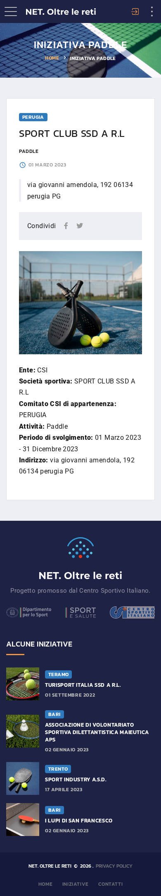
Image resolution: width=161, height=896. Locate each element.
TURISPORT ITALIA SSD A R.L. (83, 685)
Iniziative (75, 884)
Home (52, 58)
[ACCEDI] (136, 12)
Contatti (110, 884)
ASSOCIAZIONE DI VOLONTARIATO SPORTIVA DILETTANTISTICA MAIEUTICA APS (97, 732)
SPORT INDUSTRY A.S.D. (76, 779)
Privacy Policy (114, 866)
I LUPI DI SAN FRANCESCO (79, 820)
